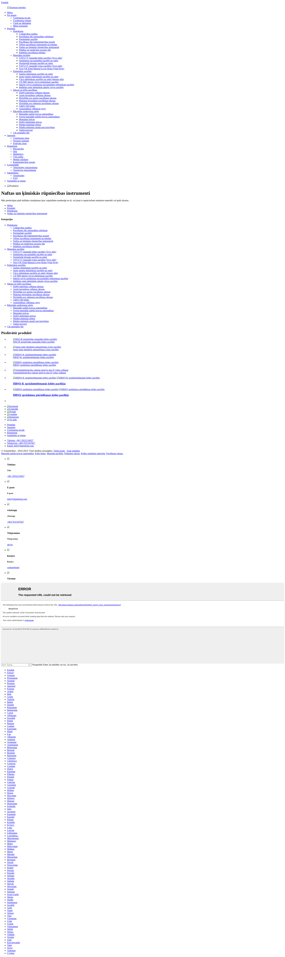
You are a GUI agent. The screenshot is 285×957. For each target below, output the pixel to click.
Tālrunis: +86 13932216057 (20, 440)
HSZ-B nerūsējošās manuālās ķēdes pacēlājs (34, 342)
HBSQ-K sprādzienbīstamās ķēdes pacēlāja (33, 357)
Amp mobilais (73, 451)
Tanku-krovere (26, 130)
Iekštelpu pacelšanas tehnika (32, 52)
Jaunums (11, 135)
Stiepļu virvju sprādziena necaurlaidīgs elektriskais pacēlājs (46, 84)
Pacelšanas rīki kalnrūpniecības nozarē (37, 42)
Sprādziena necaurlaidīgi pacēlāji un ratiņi (38, 60)
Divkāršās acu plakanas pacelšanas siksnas (39, 103)
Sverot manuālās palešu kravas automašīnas (39, 116)
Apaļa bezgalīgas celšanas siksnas (35, 95)
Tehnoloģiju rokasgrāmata (25, 167)
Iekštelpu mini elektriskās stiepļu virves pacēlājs (41, 87)
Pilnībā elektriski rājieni (30, 124)
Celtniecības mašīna (28, 34)
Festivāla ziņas (20, 143)
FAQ (15, 178)
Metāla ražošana (20, 159)
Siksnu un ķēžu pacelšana (25, 90)
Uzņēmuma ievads (21, 18)
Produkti (11, 28)
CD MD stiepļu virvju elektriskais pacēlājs (39, 82)
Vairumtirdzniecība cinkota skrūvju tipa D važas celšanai (39, 372)
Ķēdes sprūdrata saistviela (93, 453)
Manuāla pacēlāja (55, 453)
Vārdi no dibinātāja (22, 23)
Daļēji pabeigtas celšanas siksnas (34, 92)
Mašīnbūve (18, 154)
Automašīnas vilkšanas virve (32, 108)
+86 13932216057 (15, 476)
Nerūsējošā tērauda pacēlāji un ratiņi (36, 63)
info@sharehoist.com (17, 499)
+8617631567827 (15, 522)
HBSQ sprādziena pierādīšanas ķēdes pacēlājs (34, 365)
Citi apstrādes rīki (21, 132)
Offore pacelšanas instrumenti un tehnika (38, 44)
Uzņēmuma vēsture (22, 20)
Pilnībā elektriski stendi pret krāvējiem (37, 127)
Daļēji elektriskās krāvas (30, 122)
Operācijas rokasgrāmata (24, 170)
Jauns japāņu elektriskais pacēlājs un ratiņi (38, 76)
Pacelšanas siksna (114, 453)
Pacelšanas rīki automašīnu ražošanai (36, 36)
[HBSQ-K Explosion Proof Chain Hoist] (34, 378)
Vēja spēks (18, 157)
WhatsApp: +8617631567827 (21, 443)
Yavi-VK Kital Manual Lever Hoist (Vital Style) (41, 68)
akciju (10, 544)
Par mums (11, 15)
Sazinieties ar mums (16, 181)
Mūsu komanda (20, 26)
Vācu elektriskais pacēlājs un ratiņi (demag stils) (41, 79)
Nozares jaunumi (21, 141)
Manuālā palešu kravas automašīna (17, 453)
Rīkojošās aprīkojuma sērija (26, 111)
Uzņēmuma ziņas (21, 138)
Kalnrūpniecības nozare (24, 162)
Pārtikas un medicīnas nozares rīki (35, 50)
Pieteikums (18, 31)
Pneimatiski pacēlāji (28, 39)
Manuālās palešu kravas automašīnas (36, 114)
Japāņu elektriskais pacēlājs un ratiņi (36, 74)
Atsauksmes (18, 175)
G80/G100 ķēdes (27, 106)
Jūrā (15, 151)
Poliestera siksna (72, 453)
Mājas (10, 12)
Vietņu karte (59, 451)
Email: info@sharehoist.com (20, 446)
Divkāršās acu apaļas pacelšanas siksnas (37, 98)
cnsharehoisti (13, 567)
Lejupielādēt (13, 165)
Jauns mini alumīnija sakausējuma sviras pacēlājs (36, 349)
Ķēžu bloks (40, 453)
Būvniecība (18, 149)
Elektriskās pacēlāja (22, 71)
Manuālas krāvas (27, 119)
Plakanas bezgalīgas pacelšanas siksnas (37, 100)
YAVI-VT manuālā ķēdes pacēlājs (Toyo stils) (40, 58)
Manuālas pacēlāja (21, 55)
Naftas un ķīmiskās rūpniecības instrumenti (39, 47)
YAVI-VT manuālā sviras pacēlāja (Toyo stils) (40, 66)
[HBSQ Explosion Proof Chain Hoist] (35, 389)
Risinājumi (12, 146)
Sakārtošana (12, 173)
